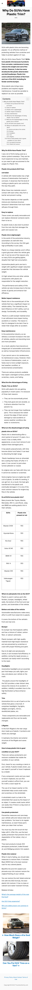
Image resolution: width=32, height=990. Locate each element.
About (15, 977)
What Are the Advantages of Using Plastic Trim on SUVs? (17, 116)
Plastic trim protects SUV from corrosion (15, 104)
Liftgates (11, 136)
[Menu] (2, 3)
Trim (11, 135)
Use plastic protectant (15, 142)
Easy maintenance (12, 113)
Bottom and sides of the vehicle (17, 129)
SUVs (16, 17)
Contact (19, 977)
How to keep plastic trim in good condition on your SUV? (16, 139)
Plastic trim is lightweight (14, 109)
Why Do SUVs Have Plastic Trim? (14, 101)
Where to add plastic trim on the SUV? (16, 126)
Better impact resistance (14, 111)
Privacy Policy (8, 977)
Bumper (11, 131)
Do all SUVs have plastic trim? (15, 123)
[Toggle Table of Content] (27, 99)
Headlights (12, 133)
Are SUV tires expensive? (11, 901)
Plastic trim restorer (15, 144)
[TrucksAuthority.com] (16, 3)
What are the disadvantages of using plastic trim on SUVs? (17, 120)
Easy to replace (11, 107)
